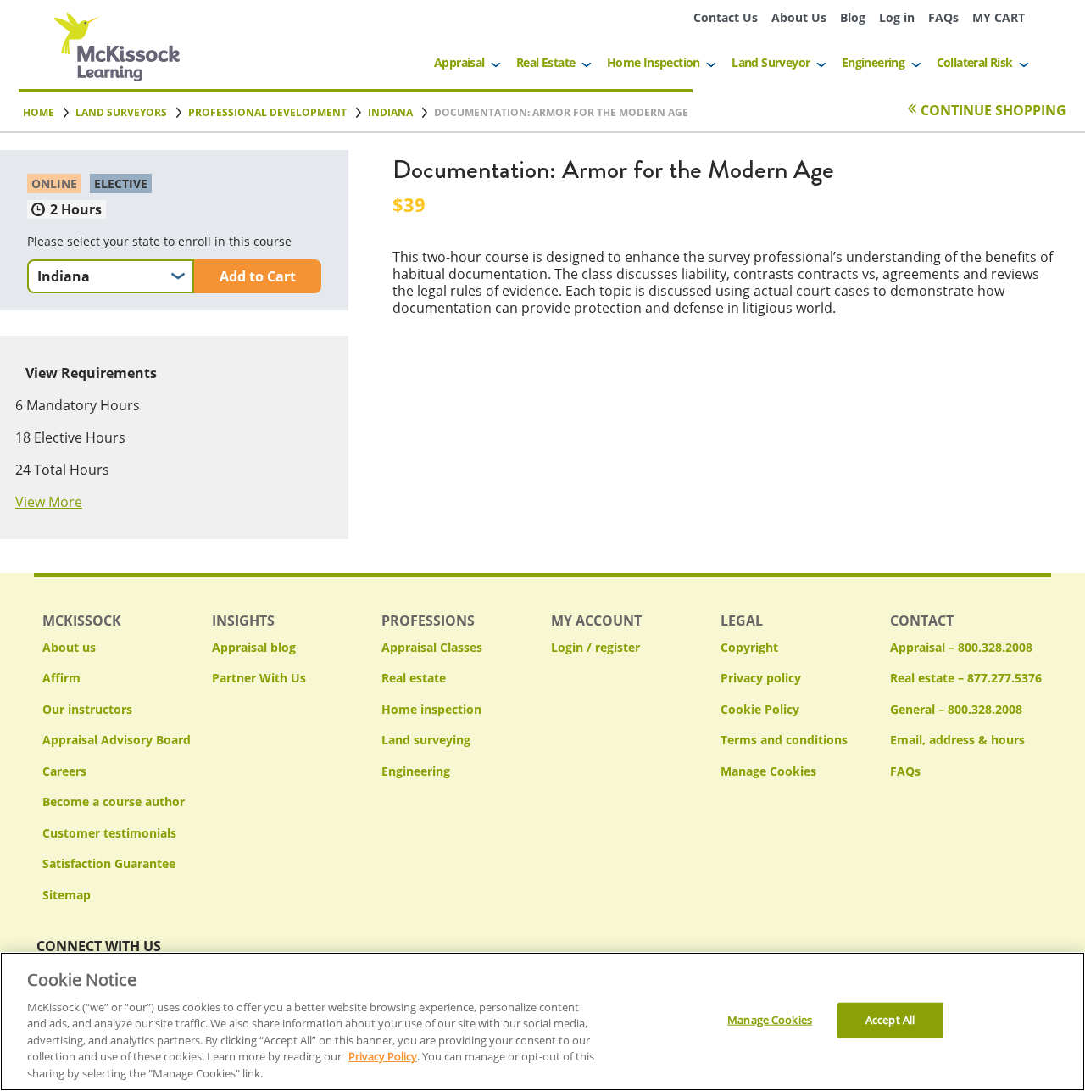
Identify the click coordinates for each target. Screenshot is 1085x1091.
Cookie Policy (760, 709)
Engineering (873, 62)
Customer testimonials (109, 833)
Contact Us (725, 17)
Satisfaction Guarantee (108, 863)
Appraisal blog (254, 647)
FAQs (943, 17)
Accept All (890, 1019)
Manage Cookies (768, 772)
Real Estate (545, 62)
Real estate (413, 678)
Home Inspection (653, 62)
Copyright (749, 647)
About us (69, 647)
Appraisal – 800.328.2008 (961, 647)
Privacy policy (761, 678)
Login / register (595, 647)
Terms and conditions (784, 740)
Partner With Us (259, 678)
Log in (897, 17)
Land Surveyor (771, 62)
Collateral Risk (975, 62)
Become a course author (113, 801)
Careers (64, 771)
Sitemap (66, 895)
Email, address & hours (957, 740)
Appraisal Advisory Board (116, 740)
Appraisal (459, 62)
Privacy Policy (382, 1057)
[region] (542, 1021)
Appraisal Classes (431, 647)
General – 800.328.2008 (956, 709)
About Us (798, 17)
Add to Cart (258, 276)
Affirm (61, 678)
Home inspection (431, 709)
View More (48, 502)
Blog (852, 17)
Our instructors (87, 709)
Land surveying (425, 740)
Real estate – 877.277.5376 (966, 678)
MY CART (998, 17)
